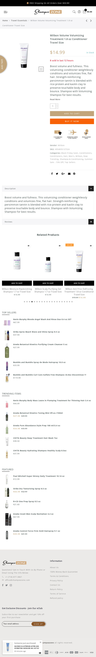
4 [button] (31, 301)
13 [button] (54, 301)
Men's (71, 156)
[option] (16, 269)
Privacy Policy (56, 580)
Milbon (61, 145)
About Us (54, 567)
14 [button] (56, 301)
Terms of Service (58, 594)
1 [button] (24, 301)
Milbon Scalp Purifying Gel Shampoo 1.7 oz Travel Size (48, 290)
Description (10, 188)
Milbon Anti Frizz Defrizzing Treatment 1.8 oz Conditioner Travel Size (79, 292)
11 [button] (49, 301)
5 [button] (34, 301)
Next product (91, 20)
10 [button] (46, 301)
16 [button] (61, 301)
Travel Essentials (19, 20)
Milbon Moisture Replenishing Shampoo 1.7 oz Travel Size (17, 290)
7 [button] (39, 301)
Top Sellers (70, 162)
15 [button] (59, 301)
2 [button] (26, 301)
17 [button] (64, 301)
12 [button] (51, 301)
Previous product (85, 20)
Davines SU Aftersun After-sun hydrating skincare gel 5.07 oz (26, 647)
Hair (66, 156)
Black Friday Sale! (69, 153)
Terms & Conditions (59, 576)
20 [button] (71, 301)
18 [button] (66, 301)
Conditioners (85, 153)
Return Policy (56, 589)
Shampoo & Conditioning (72, 159)
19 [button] (69, 301)
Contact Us (55, 585)
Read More (55, 99)
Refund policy (56, 598)
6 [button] (36, 301)
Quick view (28, 246)
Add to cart (17, 283)
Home (5, 20)
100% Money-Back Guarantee (64, 572)
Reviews (8, 222)
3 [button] (29, 301)
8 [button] (41, 301)
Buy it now (72, 121)
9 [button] (44, 301)
